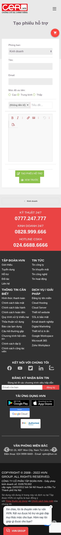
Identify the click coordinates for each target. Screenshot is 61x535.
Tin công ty (38, 264)
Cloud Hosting (39, 302)
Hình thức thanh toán (13, 298)
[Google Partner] (20, 412)
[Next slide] (54, 449)
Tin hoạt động (39, 278)
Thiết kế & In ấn (40, 331)
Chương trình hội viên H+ (14, 337)
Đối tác (5, 278)
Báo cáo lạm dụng (12, 326)
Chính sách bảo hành (13, 307)
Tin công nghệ (39, 274)
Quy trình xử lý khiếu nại (15, 317)
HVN (44, 472)
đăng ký (51, 387)
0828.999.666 (30, 231)
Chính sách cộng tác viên (13, 350)
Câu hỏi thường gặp (13, 331)
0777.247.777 (30, 218)
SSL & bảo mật (40, 317)
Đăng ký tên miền (41, 298)
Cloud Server (39, 307)
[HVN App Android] (18, 403)
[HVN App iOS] (42, 403)
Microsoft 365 (39, 340)
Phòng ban (14, 45)
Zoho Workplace (41, 345)
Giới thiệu (7, 264)
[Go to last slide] (6, 449)
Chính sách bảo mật (13, 302)
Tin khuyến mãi (40, 269)
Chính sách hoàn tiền (13, 312)
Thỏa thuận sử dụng (13, 321)
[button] (54, 9)
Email (11, 75)
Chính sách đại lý (11, 343)
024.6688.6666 (30, 245)
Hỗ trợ (5, 274)
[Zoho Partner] (30, 423)
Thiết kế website (41, 312)
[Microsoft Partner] (41, 412)
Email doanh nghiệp (43, 321)
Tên (10, 60)
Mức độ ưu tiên (16, 90)
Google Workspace (42, 335)
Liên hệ (6, 283)
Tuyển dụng (8, 269)
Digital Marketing (41, 326)
